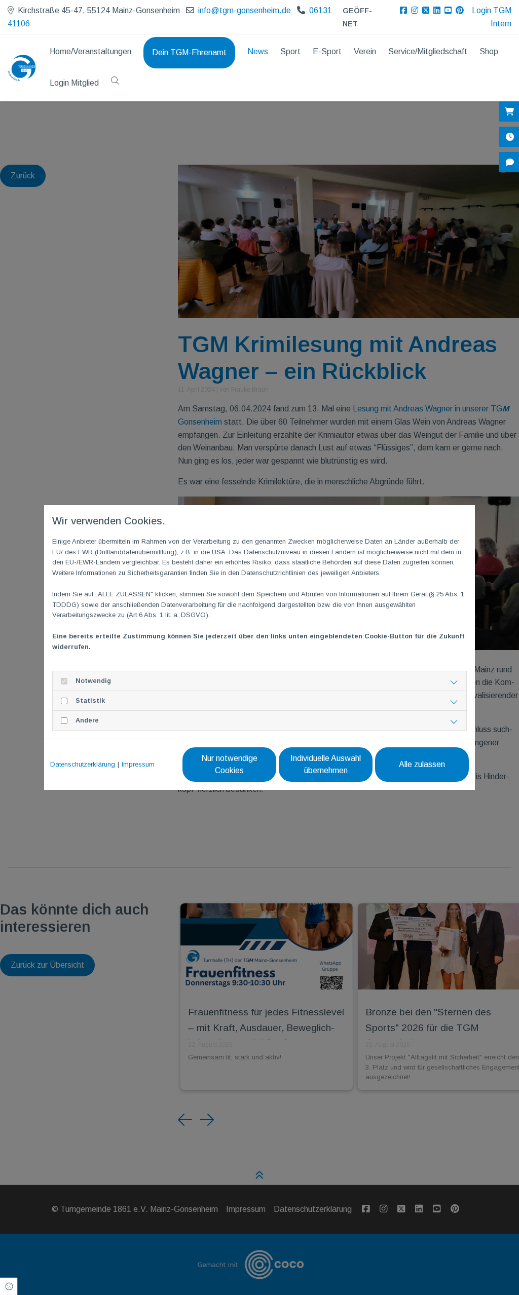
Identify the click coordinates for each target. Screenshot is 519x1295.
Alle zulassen (422, 764)
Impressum (138, 764)
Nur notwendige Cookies (229, 764)
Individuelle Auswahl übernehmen (325, 764)
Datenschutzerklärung (82, 764)
